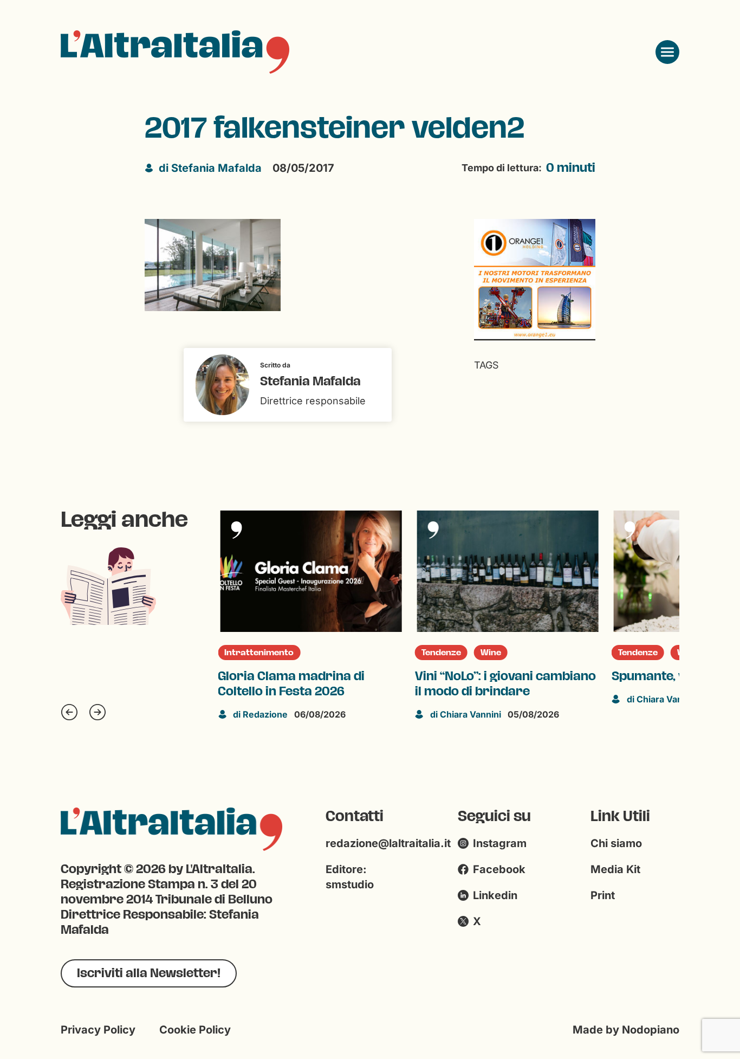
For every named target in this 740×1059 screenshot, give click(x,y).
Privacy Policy (98, 1029)
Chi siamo (616, 843)
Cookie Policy (195, 1029)
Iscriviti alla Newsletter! (148, 973)
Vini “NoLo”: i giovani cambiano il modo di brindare (505, 684)
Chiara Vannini (465, 714)
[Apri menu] (667, 52)
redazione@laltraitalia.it (388, 843)
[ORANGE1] (534, 279)
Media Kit (615, 869)
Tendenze (441, 652)
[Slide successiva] (97, 712)
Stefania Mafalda (210, 168)
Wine (491, 652)
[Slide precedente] (69, 712)
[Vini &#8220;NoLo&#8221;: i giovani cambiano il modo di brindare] (508, 571)
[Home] (175, 52)
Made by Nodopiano (626, 1029)
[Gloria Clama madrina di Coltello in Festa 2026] (311, 571)
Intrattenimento (259, 652)
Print (602, 895)
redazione (260, 714)
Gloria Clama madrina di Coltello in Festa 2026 (291, 684)
